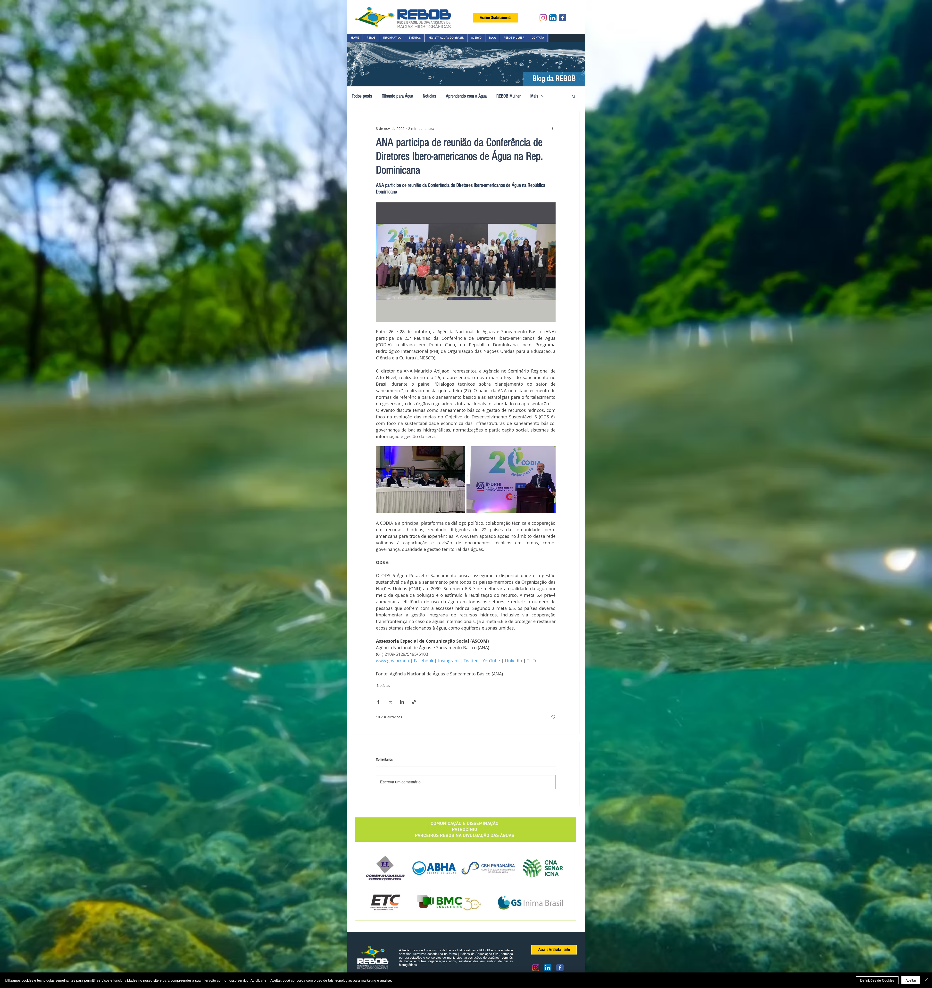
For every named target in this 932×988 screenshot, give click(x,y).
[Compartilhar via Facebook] (378, 702)
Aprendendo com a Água (466, 96)
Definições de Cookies (877, 980)
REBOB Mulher (508, 96)
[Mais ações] (553, 128)
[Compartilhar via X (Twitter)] (390, 702)
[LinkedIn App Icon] (553, 17)
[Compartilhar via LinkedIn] (402, 702)
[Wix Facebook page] (562, 17)
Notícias (429, 96)
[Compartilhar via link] (414, 702)
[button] (371, 38)
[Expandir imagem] (420, 479)
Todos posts (362, 96)
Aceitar (911, 980)
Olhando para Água (397, 96)
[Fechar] (926, 980)
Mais (534, 96)
